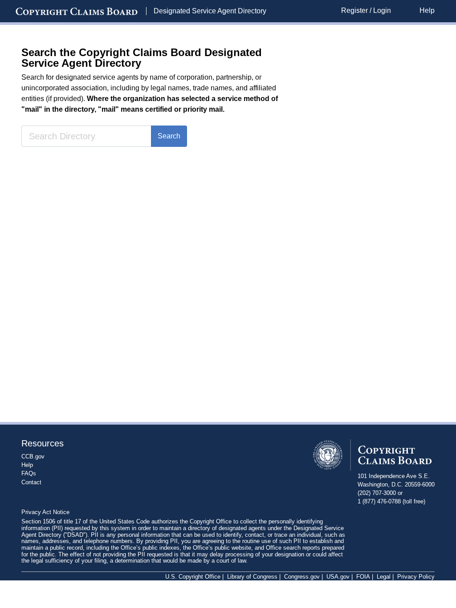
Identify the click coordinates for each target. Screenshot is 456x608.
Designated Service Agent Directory (210, 11)
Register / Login (366, 10)
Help (427, 10)
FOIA (363, 577)
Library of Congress (252, 577)
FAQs (28, 473)
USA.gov (338, 577)
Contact (31, 482)
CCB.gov (33, 456)
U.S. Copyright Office (192, 577)
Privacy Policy (416, 577)
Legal (384, 577)
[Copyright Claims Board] (76, 11)
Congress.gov (302, 577)
